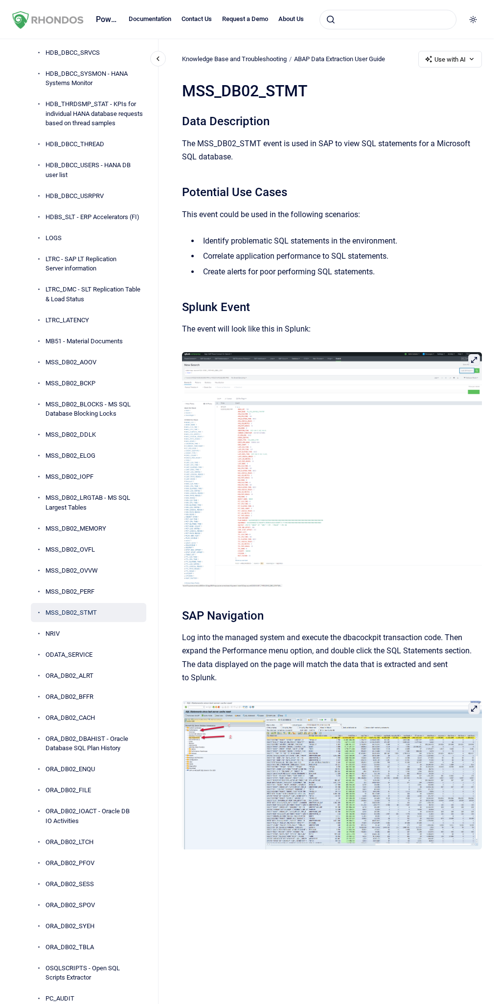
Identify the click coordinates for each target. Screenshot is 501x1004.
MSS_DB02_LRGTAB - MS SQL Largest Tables (88, 502)
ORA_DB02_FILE (68, 790)
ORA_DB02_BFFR (69, 696)
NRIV (53, 633)
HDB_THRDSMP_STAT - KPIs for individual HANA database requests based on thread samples (94, 113)
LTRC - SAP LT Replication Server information (81, 263)
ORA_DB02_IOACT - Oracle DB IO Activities (88, 816)
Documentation (150, 18)
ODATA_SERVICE (69, 654)
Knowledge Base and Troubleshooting (234, 59)
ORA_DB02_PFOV (70, 863)
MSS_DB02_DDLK (71, 434)
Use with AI (450, 59)
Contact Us (197, 18)
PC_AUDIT (60, 998)
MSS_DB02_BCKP (70, 383)
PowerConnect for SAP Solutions (106, 19)
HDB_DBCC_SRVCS (73, 52)
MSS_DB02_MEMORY (76, 528)
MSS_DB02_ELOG (70, 455)
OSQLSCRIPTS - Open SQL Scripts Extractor (83, 973)
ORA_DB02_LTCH (69, 842)
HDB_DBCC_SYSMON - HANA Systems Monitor (87, 78)
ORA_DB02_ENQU (70, 769)
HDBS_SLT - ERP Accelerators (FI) (92, 217)
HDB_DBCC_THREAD (75, 144)
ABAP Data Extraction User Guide (339, 59)
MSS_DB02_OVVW (72, 570)
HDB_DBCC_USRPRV (75, 196)
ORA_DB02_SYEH (70, 926)
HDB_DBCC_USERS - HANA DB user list (88, 169)
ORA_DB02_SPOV (70, 905)
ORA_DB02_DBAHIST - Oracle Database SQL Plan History (87, 743)
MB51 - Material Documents (84, 341)
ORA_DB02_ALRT (69, 675)
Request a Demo (245, 18)
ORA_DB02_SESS (70, 884)
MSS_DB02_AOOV (71, 362)
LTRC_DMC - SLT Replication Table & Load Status (93, 294)
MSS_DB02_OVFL (70, 549)
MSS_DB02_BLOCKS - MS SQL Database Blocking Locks (88, 409)
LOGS (54, 238)
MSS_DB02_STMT (71, 612)
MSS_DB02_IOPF (69, 476)
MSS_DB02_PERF (70, 591)
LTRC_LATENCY (67, 320)
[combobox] (388, 19)
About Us (291, 18)
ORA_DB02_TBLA (70, 947)
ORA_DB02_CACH (70, 717)
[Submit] (331, 19)
